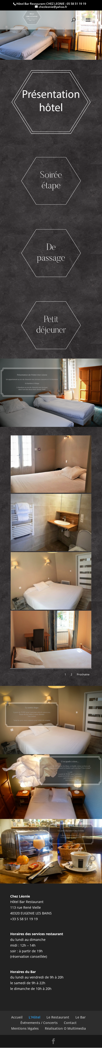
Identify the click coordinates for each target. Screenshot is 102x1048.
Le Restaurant (57, 1017)
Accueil (17, 1017)
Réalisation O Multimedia (65, 1028)
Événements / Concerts (39, 1022)
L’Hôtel (34, 1017)
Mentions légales (25, 1028)
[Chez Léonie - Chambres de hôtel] (51, 491)
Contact (70, 1022)
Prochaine (83, 674)
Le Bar (80, 1017)
